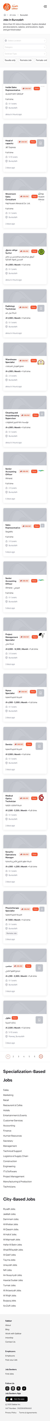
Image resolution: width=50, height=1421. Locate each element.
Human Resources (12, 1136)
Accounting (9, 1125)
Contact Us (10, 1342)
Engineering (9, 1166)
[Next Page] (41, 1056)
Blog (7, 1329)
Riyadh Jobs (9, 1209)
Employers (10, 1355)
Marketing (8, 1095)
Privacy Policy (10, 1412)
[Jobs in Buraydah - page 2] (41, 1056)
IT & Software (10, 1171)
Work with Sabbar (13, 1333)
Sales (6, 1090)
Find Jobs (9, 1374)
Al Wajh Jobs (9, 1295)
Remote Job (25, 60)
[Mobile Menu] (45, 7)
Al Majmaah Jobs (11, 1239)
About (8, 1325)
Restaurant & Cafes (12, 1105)
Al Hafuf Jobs (9, 1234)
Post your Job (11, 1360)
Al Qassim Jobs (10, 1229)
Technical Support (12, 1151)
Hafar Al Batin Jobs (12, 1245)
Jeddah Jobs (9, 1214)
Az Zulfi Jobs (9, 1306)
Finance (7, 1131)
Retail (6, 1100)
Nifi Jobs (7, 1270)
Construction (10, 1161)
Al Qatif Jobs (9, 1255)
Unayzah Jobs (10, 1265)
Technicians (9, 1187)
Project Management (13, 1176)
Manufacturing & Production (17, 1181)
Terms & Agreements (28, 1412)
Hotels (6, 1110)
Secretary (8, 1141)
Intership (9, 1337)
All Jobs (13, 15)
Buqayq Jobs (9, 1300)
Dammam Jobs (11, 1219)
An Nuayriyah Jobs (12, 1275)
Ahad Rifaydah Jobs (13, 1250)
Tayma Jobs (9, 1260)
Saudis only (10, 60)
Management (10, 1146)
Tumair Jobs (9, 1285)
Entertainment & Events (15, 1115)
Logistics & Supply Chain (15, 1156)
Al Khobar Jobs (10, 1224)
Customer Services (13, 1120)
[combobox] (27, 41)
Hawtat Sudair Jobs (13, 1280)
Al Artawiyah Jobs (12, 1290)
